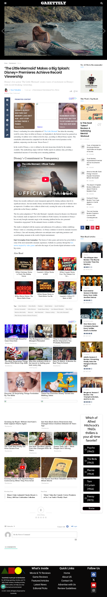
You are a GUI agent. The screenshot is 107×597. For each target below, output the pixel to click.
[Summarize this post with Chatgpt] (7, 125)
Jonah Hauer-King (43, 309)
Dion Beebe (32, 306)
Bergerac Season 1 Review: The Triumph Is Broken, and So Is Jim (91, 395)
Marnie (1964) (90, 472)
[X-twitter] (93, 579)
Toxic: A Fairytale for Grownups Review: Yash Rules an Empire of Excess (94, 148)
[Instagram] (93, 590)
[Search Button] (102, 3)
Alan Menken (22, 306)
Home (5, 63)
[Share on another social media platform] (7, 135)
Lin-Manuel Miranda (57, 309)
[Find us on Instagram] (92, 228)
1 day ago (88, 336)
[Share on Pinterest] (7, 110)
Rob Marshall (39, 312)
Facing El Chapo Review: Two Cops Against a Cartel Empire (93, 201)
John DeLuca (32, 309)
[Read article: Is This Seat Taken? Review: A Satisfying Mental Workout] (91, 112)
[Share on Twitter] (7, 105)
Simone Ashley (50, 312)
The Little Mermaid (50, 131)
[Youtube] (93, 585)
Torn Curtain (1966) (91, 485)
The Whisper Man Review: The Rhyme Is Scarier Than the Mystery (91, 260)
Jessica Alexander (20, 309)
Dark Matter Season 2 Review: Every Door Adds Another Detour (91, 294)
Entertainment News (48, 90)
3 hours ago (88, 269)
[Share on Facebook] (7, 99)
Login (75, 526)
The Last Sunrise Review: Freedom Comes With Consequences (93, 214)
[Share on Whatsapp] (7, 115)
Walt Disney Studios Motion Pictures (26, 315)
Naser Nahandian (16, 90)
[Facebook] (93, 574)
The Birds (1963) (92, 460)
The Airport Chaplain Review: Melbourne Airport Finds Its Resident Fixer (94, 188)
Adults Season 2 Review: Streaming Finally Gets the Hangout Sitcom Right (91, 361)
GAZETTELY (53, 3)
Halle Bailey (48, 306)
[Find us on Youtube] (97, 228)
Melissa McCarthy (20, 312)
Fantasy (40, 306)
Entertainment (12, 63)
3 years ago (28, 90)
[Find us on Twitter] (87, 228)
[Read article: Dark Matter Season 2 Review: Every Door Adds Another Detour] (91, 283)
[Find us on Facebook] (82, 228)
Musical (30, 312)
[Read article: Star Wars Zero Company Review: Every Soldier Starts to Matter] (91, 316)
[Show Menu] (5, 3)
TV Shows (86, 288)
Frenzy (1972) (90, 498)
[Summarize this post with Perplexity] (7, 130)
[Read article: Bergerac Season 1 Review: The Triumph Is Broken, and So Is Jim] (91, 385)
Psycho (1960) (91, 449)
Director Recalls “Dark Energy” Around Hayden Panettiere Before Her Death (94, 175)
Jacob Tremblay (59, 306)
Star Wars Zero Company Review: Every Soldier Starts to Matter (91, 327)
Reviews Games (88, 321)
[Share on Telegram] (7, 120)
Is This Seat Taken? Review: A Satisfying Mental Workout (86, 129)
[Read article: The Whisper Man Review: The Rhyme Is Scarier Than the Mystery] (91, 250)
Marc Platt (69, 309)
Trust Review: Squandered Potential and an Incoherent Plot (94, 161)
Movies (19, 63)
